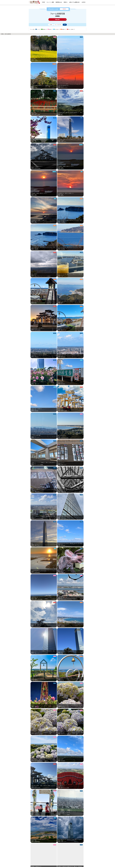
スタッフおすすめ (58, 24)
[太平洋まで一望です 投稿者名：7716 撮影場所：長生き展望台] (74, 761)
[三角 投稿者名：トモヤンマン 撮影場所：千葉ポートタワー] (48, 546)
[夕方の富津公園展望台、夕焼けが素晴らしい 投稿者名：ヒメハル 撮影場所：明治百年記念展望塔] (54, 330)
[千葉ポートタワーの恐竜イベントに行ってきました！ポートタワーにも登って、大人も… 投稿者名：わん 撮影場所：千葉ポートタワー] (74, 573)
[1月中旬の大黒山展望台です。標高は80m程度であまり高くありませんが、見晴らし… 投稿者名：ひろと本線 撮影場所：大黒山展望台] (74, 223)
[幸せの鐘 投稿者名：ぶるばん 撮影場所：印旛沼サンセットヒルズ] (48, 680)
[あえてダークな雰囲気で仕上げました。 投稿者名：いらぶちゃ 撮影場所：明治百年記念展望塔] (50, 169)
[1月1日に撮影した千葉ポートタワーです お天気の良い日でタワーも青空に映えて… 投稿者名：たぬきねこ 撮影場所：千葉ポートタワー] (74, 142)
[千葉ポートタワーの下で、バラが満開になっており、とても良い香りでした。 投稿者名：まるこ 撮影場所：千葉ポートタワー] (48, 384)
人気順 (50, 24)
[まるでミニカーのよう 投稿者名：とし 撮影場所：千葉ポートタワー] (77, 465)
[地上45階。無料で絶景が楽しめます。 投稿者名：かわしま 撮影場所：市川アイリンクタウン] (74, 88)
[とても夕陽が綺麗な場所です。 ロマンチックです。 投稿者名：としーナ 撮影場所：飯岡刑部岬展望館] (48, 573)
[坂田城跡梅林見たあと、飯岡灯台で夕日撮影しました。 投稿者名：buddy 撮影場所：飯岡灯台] (77, 196)
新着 (65, 24)
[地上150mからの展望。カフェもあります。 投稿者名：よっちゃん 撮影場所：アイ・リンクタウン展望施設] (74, 815)
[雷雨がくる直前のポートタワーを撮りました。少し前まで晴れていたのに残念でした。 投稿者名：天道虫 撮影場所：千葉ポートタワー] (77, 842)
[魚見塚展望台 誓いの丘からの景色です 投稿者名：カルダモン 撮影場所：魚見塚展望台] (74, 627)
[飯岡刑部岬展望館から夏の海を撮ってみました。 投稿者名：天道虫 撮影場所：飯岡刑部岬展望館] (50, 842)
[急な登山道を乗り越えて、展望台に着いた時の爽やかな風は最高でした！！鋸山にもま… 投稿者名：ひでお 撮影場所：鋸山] (74, 115)
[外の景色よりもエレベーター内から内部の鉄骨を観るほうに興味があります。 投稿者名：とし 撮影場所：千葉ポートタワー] (77, 492)
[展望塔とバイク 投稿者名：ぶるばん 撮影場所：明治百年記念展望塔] (74, 411)
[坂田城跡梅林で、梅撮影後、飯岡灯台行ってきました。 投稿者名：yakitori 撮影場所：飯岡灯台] (77, 169)
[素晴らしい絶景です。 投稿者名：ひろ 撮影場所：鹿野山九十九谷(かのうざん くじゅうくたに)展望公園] (48, 277)
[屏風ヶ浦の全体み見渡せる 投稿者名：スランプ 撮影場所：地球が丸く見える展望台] (74, 438)
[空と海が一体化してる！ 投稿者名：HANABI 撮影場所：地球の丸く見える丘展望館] (48, 600)
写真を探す (57, 19)
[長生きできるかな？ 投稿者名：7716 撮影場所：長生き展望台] (74, 384)
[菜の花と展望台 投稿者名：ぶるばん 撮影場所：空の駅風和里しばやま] (48, 61)
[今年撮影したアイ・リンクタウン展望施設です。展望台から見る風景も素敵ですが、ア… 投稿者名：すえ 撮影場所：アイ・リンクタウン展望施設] (54, 465)
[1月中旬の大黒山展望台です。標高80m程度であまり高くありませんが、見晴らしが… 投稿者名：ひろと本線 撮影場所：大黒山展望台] (74, 250)
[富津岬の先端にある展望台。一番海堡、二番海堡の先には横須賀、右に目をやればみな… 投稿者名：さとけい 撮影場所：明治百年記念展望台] (48, 788)
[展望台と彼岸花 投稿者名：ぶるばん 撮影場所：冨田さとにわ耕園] (48, 115)
